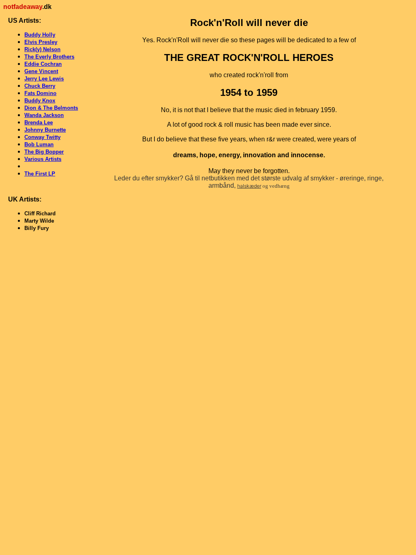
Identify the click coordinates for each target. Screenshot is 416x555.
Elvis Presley (40, 42)
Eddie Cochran (43, 64)
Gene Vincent (41, 71)
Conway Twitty (42, 137)
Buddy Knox (39, 101)
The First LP (39, 174)
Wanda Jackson (44, 115)
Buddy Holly (39, 35)
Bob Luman (39, 144)
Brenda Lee (38, 122)
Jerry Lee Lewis (44, 79)
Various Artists (42, 159)
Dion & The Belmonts (51, 108)
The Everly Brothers (49, 57)
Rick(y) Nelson (42, 49)
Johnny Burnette (45, 130)
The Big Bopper (44, 152)
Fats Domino (40, 93)
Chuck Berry (39, 86)
